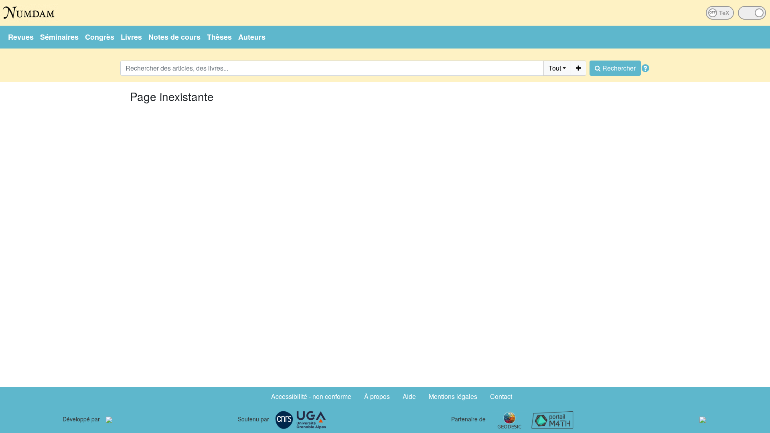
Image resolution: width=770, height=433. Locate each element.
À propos (377, 396)
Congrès (99, 37)
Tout (555, 68)
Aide (409, 396)
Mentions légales (453, 396)
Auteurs (251, 37)
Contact (501, 396)
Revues (21, 37)
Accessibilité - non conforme (311, 396)
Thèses (219, 37)
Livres (131, 37)
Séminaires (59, 37)
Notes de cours (174, 37)
